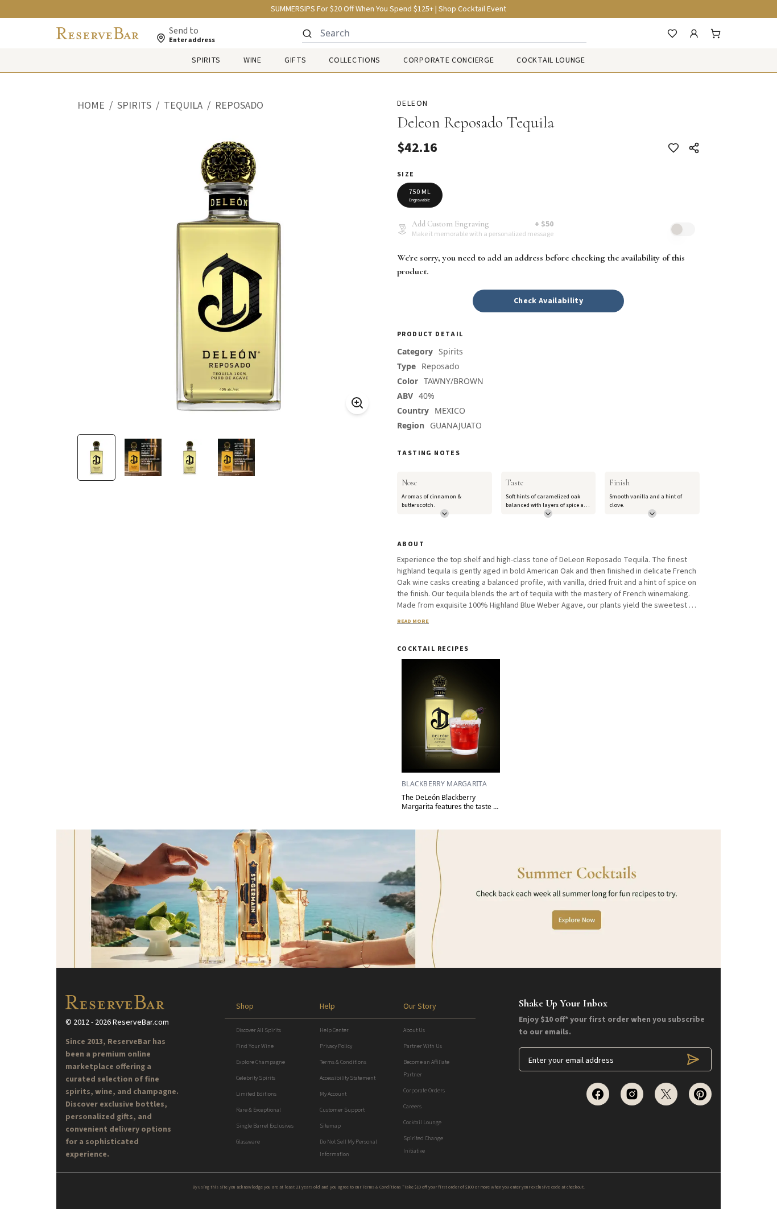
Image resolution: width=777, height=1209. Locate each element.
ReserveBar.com (141, 1022)
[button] (97, 106)
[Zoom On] (357, 402)
